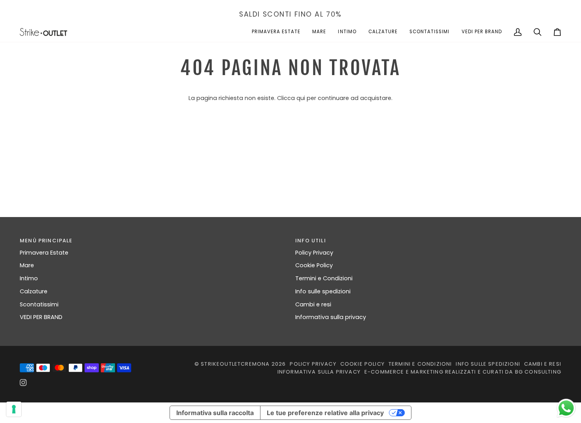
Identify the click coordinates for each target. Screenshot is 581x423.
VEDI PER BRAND (41, 317)
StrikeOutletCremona (235, 364)
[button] (276, 32)
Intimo (29, 278)
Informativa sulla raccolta (215, 413)
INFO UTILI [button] (310, 240)
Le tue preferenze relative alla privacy (325, 413)
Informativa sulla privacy (330, 317)
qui (300, 98)
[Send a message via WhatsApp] (566, 408)
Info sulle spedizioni (323, 291)
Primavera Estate (44, 253)
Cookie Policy (314, 265)
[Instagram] (23, 382)
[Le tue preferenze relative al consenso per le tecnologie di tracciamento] (13, 409)
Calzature (33, 291)
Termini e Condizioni (324, 278)
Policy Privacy (314, 253)
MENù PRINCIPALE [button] (46, 240)
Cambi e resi (313, 304)
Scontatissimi (39, 304)
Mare (27, 265)
